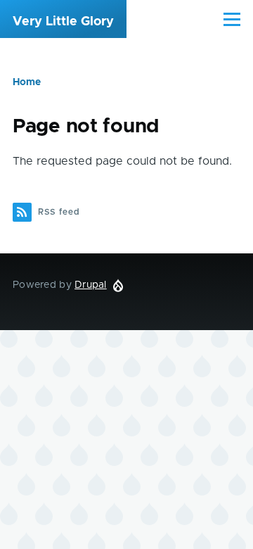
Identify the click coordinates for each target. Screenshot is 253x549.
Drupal (90, 285)
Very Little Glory (63, 21)
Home (27, 82)
